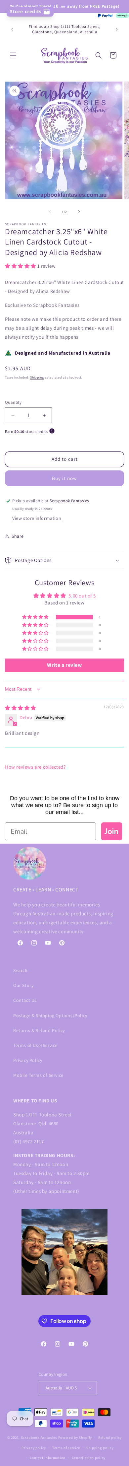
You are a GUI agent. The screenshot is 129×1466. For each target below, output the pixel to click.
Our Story (23, 985)
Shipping (37, 377)
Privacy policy (34, 1447)
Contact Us (25, 1000)
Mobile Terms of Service (38, 1075)
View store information (36, 518)
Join (112, 831)
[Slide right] (79, 211)
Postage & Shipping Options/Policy (50, 1015)
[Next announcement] (116, 29)
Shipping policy (100, 1447)
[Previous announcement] (12, 29)
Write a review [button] (64, 665)
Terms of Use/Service (35, 1045)
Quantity (13, 402)
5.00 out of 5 (82, 596)
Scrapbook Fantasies (39, 1437)
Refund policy (110, 1437)
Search (20, 970)
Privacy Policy (27, 1060)
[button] (13, 55)
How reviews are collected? (35, 767)
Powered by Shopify (75, 1437)
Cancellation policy (89, 1457)
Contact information (47, 1457)
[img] (20, 708)
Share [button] (18, 536)
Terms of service (66, 1447)
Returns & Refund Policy (39, 1030)
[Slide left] (50, 211)
